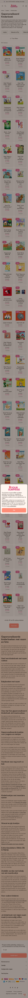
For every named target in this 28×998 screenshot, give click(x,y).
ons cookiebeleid (11, 506)
